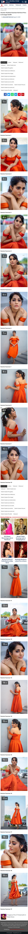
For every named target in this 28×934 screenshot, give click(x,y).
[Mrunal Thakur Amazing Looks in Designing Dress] (20, 526)
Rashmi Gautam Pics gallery (7, 67)
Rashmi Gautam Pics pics (20, 84)
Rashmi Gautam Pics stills (6, 90)
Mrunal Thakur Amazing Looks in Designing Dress (21, 538)
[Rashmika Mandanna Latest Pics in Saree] (20, 549)
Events (25, 5)
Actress (11, 5)
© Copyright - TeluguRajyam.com (14, 932)
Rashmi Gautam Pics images (7, 73)
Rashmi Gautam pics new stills (7, 81)
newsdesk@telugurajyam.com (17, 929)
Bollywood (21, 62)
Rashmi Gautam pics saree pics (7, 87)
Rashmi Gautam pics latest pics (7, 79)
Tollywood (18, 5)
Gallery (5, 8)
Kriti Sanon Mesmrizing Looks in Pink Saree (7, 538)
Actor (6, 5)
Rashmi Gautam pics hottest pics (8, 70)
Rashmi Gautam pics (11, 65)
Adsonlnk (5, 17)
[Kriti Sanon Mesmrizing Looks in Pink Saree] (7, 526)
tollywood (15, 90)
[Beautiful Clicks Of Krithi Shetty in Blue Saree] (7, 549)
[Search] (23, 2)
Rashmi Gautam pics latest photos (8, 76)
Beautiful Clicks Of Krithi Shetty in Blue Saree (7, 561)
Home (2, 8)
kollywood (3, 65)
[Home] (2, 5)
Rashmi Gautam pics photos (7, 84)
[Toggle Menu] (25, 1)
